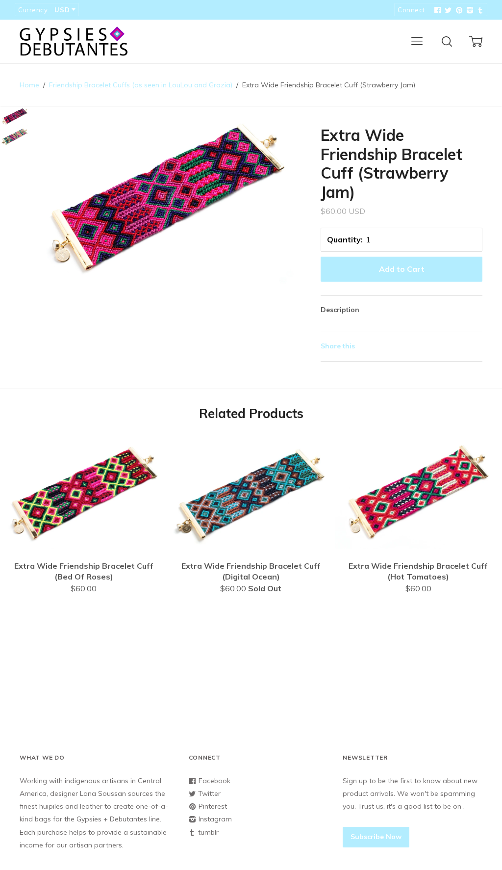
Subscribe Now (376, 836)
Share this (338, 346)
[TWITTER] (447, 10)
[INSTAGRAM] (468, 10)
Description (340, 309)
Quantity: (345, 239)
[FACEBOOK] (436, 10)
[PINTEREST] (457, 10)
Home (29, 84)
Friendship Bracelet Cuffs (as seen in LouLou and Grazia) (140, 84)
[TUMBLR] (479, 10)
